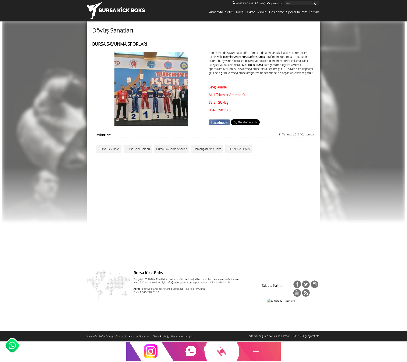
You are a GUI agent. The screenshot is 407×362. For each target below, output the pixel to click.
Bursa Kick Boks (109, 149)
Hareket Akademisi (139, 336)
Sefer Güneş (234, 12)
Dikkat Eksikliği (256, 12)
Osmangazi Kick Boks (207, 149)
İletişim (314, 12)
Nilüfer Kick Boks (238, 149)
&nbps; (306, 284)
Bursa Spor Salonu (138, 149)
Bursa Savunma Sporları (171, 149)
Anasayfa (216, 12)
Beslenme (276, 12)
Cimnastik (121, 336)
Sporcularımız (296, 12)
